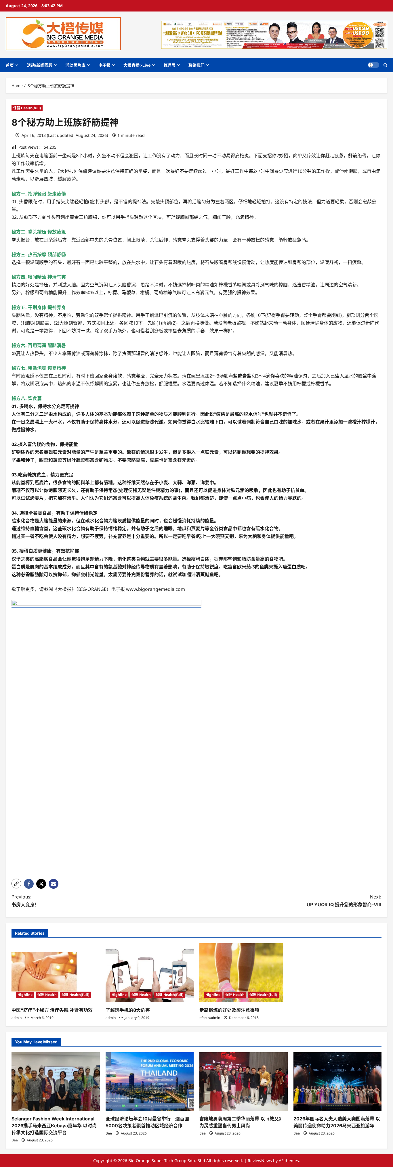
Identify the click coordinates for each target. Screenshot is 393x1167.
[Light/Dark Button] (373, 65)
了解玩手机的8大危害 (128, 1010)
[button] (385, 65)
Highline (25, 994)
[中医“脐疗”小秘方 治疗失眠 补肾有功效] (56, 972)
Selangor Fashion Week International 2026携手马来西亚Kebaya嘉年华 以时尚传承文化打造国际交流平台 (54, 1125)
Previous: (25, 900)
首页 (10, 65)
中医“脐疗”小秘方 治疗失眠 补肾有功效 (52, 1010)
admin (17, 1017)
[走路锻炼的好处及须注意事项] (243, 972)
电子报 (104, 65)
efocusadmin (209, 1017)
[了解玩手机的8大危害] (150, 972)
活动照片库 (75, 65)
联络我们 (196, 65)
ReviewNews (260, 1160)
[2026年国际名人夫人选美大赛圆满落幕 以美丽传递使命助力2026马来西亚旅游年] (337, 1081)
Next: (344, 900)
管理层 (169, 65)
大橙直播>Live (136, 65)
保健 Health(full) (27, 108)
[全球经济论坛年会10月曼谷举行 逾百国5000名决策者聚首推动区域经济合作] (150, 1081)
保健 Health (47, 994)
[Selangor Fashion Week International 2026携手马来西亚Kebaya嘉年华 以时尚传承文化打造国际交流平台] (56, 1081)
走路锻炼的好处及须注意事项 (229, 1010)
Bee (15, 1140)
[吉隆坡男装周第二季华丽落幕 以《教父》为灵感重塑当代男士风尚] (243, 1081)
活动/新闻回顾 (39, 65)
